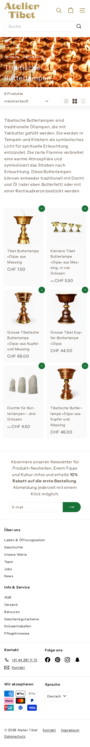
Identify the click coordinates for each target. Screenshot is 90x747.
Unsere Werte (15, 554)
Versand (11, 605)
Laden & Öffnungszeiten (24, 540)
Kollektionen (34, 57)
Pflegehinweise (17, 633)
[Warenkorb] (70, 10)
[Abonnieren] (72, 507)
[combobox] (45, 26)
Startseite (12, 57)
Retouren (12, 612)
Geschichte (13, 547)
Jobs (8, 569)
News (8, 576)
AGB (7, 597)
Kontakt (49, 730)
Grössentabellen (18, 626)
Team (8, 562)
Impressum (70, 730)
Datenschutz (15, 736)
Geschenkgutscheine (21, 619)
